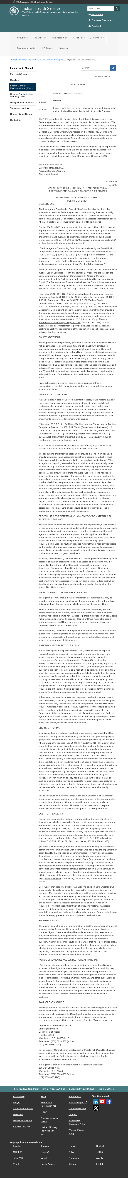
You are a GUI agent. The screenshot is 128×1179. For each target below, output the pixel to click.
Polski (71, 1152)
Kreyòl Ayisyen (48, 1164)
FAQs (43, 1096)
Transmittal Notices (19, 108)
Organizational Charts (21, 114)
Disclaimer (18, 1114)
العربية (44, 1158)
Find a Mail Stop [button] (106, 1089)
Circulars (14, 80)
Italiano (72, 1164)
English (99, 1164)
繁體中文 (17, 1152)
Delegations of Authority (22, 102)
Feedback (96, 26)
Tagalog (45, 1146)
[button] (116, 8)
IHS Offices (39, 38)
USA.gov (73, 1114)
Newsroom (64, 48)
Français (73, 1146)
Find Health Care (60, 38)
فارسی (99, 1158)
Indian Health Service (41, 8)
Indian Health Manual (21, 68)
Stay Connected (100, 1096)
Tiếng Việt (18, 1158)
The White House (77, 1108)
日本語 (99, 1152)
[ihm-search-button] (113, 68)
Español (17, 1146)
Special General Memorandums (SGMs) (21, 87)
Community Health (26, 48)
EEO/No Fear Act (21, 1127)
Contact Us (15, 120)
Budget (16, 1102)
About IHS (22, 38)
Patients (78, 38)
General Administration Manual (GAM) (21, 95)
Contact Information (23, 1108)
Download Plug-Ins (22, 1120)
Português (74, 1158)
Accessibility (19, 1096)
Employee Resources (102, 20)
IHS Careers (47, 48)
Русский (45, 1152)
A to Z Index (97, 14)
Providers (96, 38)
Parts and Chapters (19, 74)
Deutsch (100, 1146)
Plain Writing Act (76, 1102)
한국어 (16, 1164)
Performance (75, 1096)
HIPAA (44, 1112)
